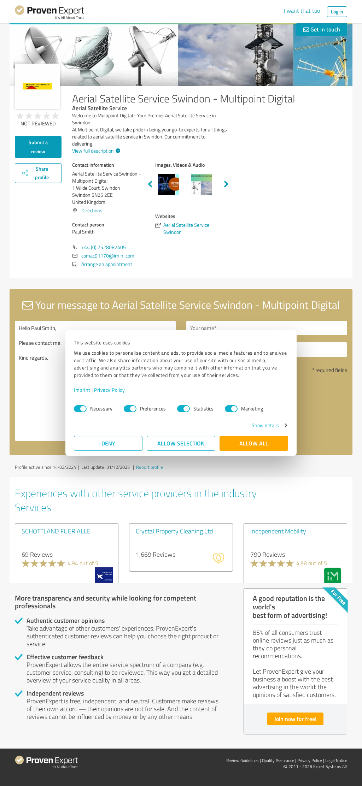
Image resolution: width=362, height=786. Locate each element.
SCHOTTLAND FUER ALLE (56, 531)
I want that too (302, 10)
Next (226, 184)
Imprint (82, 389)
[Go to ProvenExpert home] (49, 13)
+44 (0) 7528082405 (103, 247)
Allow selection (181, 443)
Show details (265, 425)
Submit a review (38, 147)
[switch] (130, 408)
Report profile (149, 467)
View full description (93, 150)
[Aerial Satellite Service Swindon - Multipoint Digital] (37, 86)
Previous (149, 184)
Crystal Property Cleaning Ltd (174, 531)
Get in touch (324, 29)
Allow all (253, 443)
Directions (92, 210)
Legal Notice (336, 760)
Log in (337, 11)
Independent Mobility (278, 531)
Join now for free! (295, 719)
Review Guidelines (242, 760)
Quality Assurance (278, 760)
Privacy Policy (109, 389)
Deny (108, 443)
